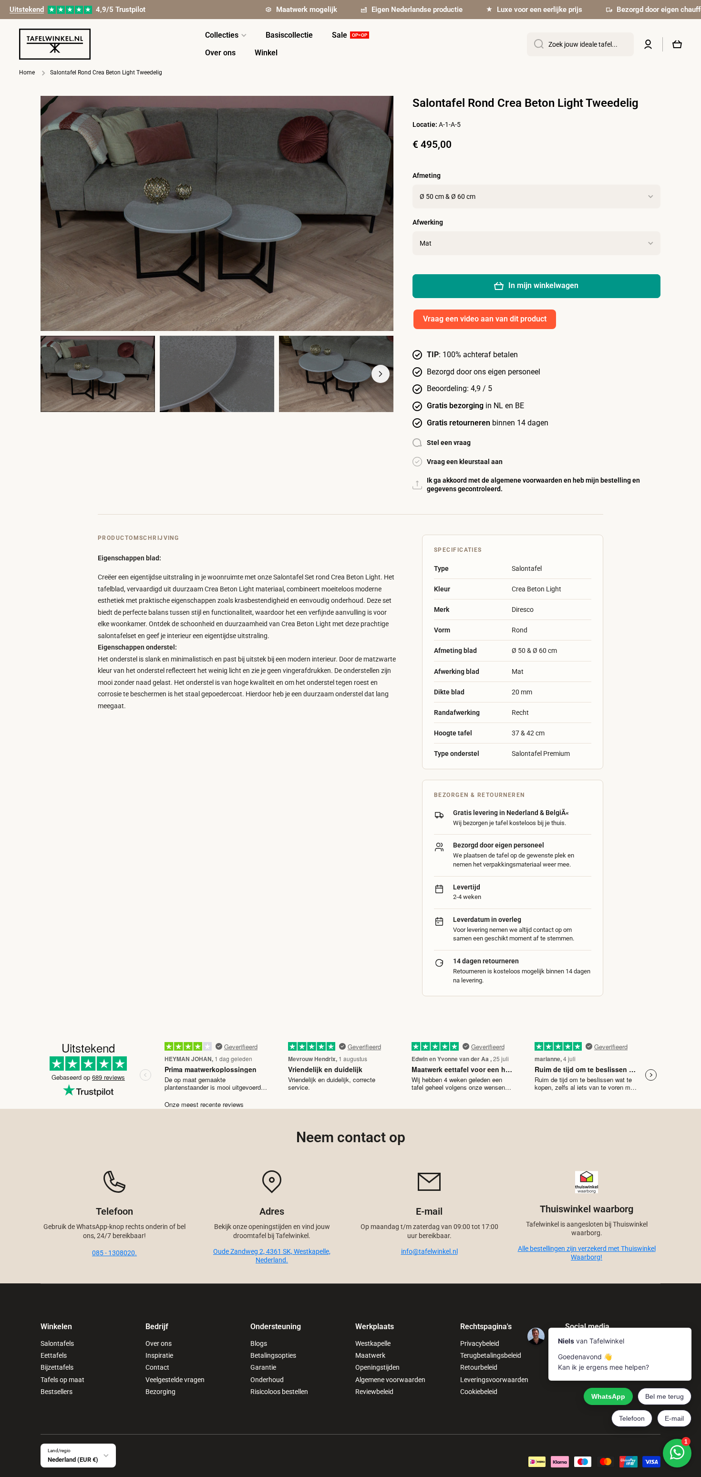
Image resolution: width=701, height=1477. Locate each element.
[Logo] (55, 44)
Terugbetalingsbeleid (490, 1355)
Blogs (258, 1343)
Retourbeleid (478, 1367)
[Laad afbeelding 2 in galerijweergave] (217, 374)
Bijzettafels (57, 1367)
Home (27, 72)
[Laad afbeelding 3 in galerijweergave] (336, 374)
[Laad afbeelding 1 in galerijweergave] (98, 374)
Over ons (158, 1343)
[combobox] (580, 44)
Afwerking (427, 222)
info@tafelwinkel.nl (429, 1251)
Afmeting (426, 175)
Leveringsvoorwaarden (494, 1380)
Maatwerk (370, 1355)
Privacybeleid (479, 1343)
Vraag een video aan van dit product (484, 318)
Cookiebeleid (478, 1391)
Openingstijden (377, 1367)
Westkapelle (373, 1343)
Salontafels (57, 1343)
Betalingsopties (273, 1355)
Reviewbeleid (374, 1391)
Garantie (263, 1367)
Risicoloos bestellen (279, 1391)
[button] (677, 44)
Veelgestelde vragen (175, 1380)
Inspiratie (159, 1355)
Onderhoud (267, 1380)
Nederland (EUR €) (73, 1459)
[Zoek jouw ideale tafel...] (535, 44)
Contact (157, 1367)
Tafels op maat (62, 1380)
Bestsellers (56, 1391)
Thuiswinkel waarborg (586, 1209)
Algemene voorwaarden (390, 1380)
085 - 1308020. (114, 1253)
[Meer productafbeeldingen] (380, 374)
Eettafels (54, 1355)
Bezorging (160, 1391)
